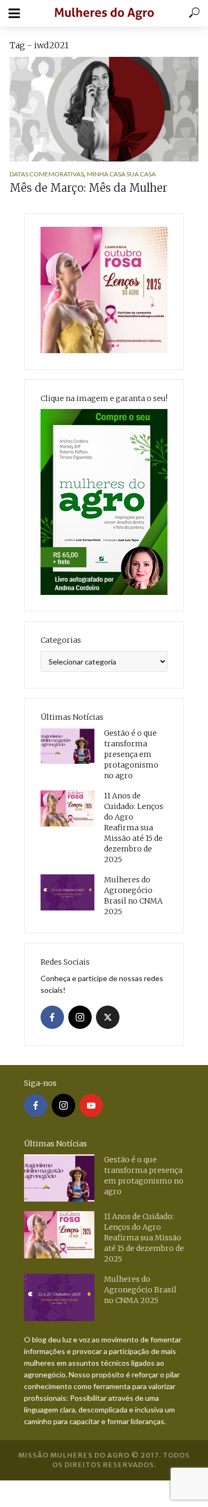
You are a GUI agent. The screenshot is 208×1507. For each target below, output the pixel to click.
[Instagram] (80, 1017)
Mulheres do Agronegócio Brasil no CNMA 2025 (133, 895)
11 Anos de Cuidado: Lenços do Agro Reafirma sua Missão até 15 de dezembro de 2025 (133, 827)
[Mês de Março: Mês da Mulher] (104, 109)
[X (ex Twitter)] (107, 1017)
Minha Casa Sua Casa (121, 174)
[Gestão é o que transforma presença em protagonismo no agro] (67, 746)
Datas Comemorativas (47, 174)
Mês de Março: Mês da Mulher (88, 187)
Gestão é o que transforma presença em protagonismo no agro (131, 754)
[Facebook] (52, 1017)
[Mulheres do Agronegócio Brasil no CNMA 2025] (67, 892)
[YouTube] (91, 1105)
